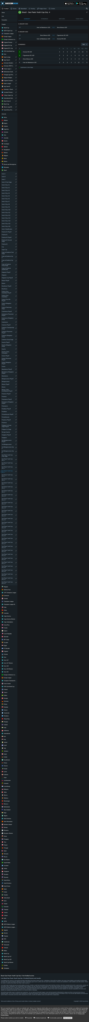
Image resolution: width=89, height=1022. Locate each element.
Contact (30, 1001)
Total (83, 44)
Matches (62, 19)
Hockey (33, 8)
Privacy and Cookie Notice (21, 1001)
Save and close (67, 1018)
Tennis (14, 8)
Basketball (24, 8)
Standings (44, 19)
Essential (29, 1018)
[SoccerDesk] (9, 3)
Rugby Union (43, 8)
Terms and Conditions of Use (8, 1001)
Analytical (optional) (40, 1018)
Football (6, 8)
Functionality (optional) (55, 1018)
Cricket (53, 8)
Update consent (37, 1001)
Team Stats (79, 19)
